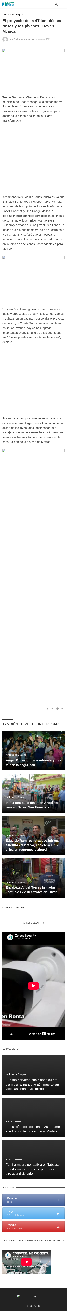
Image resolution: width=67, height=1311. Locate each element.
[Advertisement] (33, 161)
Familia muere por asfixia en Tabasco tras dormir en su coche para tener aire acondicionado (33, 1169)
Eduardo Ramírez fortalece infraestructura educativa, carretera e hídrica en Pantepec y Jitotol (33, 845)
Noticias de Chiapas (12, 15)
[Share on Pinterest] (57, 708)
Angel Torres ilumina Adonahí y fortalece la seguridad (33, 763)
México (9, 1159)
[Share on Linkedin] (62, 708)
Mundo (9, 1121)
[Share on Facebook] (47, 708)
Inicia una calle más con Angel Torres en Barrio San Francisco (32, 805)
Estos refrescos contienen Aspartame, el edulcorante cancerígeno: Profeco (33, 1129)
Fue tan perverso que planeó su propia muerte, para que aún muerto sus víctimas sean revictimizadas (33, 1084)
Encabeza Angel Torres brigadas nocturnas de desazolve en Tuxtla (32, 890)
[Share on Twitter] (52, 708)
